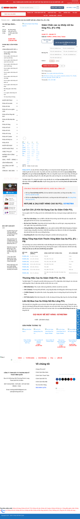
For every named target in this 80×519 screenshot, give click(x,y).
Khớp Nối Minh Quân (19, 515)
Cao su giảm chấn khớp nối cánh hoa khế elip (10, 56)
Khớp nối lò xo (20, 510)
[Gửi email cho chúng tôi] (68, 379)
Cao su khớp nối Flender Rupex (50, 340)
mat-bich (54, 77)
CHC (49, 79)
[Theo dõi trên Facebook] (57, 379)
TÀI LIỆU (74, 12)
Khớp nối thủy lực (7, 139)
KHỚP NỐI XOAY (7, 145)
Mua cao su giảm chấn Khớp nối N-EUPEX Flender (61, 342)
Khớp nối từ (5, 142)
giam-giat (49, 77)
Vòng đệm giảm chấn (68, 508)
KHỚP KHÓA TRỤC (8, 148)
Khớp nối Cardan (7, 136)
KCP (52, 79)
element (68, 75)
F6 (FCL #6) (25, 269)
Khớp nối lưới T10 (27, 508)
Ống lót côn (63, 510)
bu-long (51, 75)
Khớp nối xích (6, 130)
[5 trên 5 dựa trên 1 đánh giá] (60, 32)
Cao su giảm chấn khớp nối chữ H (10, 73)
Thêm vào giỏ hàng (50, 66)
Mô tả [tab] (24, 166)
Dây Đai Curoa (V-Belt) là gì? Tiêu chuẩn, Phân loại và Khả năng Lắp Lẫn (12, 250)
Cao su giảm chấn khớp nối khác (10, 85)
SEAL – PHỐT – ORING (9, 159)
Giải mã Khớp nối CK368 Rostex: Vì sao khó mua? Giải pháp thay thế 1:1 (12, 241)
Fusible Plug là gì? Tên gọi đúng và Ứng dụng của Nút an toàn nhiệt (12, 233)
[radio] (55, 48)
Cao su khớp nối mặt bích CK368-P (39, 341)
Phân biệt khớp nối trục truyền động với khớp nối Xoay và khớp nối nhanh (12, 267)
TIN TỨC (46, 15)
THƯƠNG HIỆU (52, 15)
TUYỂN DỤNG (30, 358)
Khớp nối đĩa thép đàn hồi (8, 120)
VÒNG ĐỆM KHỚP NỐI (40, 12)
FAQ (51, 358)
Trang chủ (5, 20)
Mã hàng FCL (45, 52)
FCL (71, 75)
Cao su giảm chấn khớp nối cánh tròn (10, 69)
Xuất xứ (43, 60)
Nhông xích (56, 510)
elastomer (63, 75)
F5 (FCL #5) (25, 266)
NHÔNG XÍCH (67, 12)
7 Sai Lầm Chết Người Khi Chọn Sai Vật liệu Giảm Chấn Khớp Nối (12, 259)
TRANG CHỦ (30, 12)
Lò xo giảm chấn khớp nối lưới (10, 93)
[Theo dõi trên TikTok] (62, 379)
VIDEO (20, 358)
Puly (50, 510)
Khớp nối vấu (6, 106)
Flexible (74, 75)
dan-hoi (58, 75)
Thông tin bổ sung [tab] (32, 166)
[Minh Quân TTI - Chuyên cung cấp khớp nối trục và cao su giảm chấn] (9, 8)
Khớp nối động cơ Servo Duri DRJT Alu (27, 341)
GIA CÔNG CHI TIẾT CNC (8, 166)
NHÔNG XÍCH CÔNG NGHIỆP (8, 155)
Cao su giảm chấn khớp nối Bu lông (10, 52)
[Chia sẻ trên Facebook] (43, 83)
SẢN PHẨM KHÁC (7, 162)
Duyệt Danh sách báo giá (73, 3)
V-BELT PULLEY (7, 151)
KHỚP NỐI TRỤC (52, 12)
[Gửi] (38, 7)
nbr (59, 77)
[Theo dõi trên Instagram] (60, 379)
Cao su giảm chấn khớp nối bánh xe (10, 81)
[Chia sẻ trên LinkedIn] (54, 83)
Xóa (77, 46)
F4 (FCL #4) (25, 264)
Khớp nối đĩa (29, 510)
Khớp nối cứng (6, 133)
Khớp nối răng (6, 124)
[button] (57, 7)
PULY (60, 12)
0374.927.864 (75, 1)
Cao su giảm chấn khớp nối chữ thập (10, 77)
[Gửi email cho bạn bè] (48, 83)
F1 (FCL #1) (25, 256)
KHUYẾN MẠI (42, 358)
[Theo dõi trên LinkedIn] (74, 379)
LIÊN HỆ (59, 15)
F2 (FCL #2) (25, 259)
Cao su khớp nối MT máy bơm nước (73, 341)
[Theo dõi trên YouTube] (57, 383)
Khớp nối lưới (6, 127)
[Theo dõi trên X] (65, 379)
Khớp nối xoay (71, 510)
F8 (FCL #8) (25, 273)
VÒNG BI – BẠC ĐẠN (8, 170)
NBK (57, 77)
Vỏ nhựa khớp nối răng (9, 96)
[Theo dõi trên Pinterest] (71, 379)
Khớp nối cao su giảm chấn (8, 110)
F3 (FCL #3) (25, 261)
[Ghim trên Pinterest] (51, 83)
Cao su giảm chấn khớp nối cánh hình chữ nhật (10, 61)
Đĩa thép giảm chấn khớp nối (10, 89)
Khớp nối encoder (7, 103)
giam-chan (44, 77)
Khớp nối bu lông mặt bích (8, 115)
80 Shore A (46, 75)
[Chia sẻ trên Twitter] (46, 83)
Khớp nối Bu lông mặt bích (41, 510)
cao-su (55, 75)
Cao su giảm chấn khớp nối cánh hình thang (10, 65)
